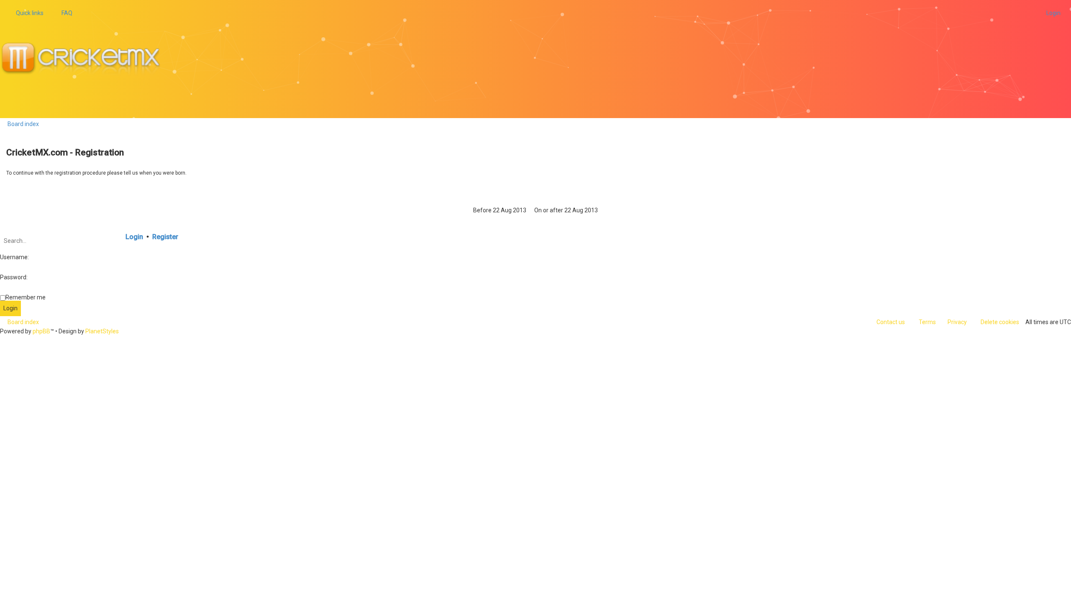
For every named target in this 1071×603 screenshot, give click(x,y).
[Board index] (84, 59)
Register (165, 237)
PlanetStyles (102, 331)
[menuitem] (63, 13)
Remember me (25, 297)
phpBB (41, 331)
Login (134, 237)
